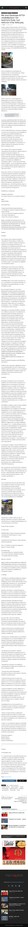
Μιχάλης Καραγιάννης (14, 788)
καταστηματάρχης (5, 788)
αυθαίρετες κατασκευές (14, 785)
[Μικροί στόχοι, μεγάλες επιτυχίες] (4, 912)
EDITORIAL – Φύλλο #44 (14, 916)
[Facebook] (8, 886)
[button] (2, 8)
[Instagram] (12, 886)
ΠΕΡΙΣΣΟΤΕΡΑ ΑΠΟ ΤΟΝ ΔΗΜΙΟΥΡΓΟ (9, 809)
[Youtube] (19, 886)
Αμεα (7, 785)
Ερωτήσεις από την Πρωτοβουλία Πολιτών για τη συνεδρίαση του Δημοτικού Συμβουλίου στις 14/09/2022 (20, 800)
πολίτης (18, 790)
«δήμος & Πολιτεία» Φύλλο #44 (16, 812)
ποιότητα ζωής (13, 790)
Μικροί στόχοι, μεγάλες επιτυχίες (16, 910)
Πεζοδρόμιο (21, 788)
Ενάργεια (21, 786)
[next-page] (4, 832)
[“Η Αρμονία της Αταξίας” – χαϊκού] (4, 820)
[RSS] (15, 886)
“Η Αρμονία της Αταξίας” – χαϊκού (17, 819)
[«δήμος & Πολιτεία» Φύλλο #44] (4, 814)
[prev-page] (2, 832)
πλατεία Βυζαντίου (5, 790)
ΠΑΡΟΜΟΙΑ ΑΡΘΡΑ (6, 807)
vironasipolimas (7, 776)
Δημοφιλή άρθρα (8, 10)
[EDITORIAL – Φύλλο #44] (4, 918)
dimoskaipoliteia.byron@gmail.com (17, 882)
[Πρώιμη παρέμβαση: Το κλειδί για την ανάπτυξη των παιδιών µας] (4, 827)
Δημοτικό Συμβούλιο (15, 786)
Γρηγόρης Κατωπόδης (6, 786)
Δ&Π (4, 24)
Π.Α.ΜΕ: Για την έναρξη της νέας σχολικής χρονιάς (7, 798)
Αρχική (2, 10)
